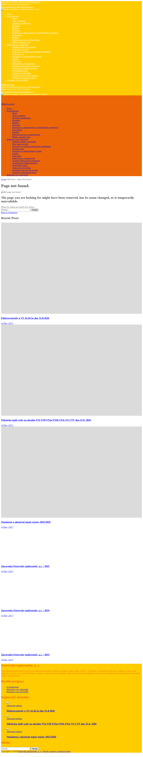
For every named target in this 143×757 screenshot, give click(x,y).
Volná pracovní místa (21, 73)
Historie (15, 28)
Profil (14, 18)
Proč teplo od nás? (20, 49)
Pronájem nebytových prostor (25, 75)
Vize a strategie (19, 21)
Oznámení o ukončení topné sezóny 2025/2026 (26, 522)
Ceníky (15, 59)
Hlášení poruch (7, 85)
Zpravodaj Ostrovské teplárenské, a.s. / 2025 (25, 566)
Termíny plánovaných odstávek (26, 66)
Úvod (9, 14)
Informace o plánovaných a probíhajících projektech (35, 33)
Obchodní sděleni (14, 706)
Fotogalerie (17, 35)
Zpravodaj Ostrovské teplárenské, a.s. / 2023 (25, 654)
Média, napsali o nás (21, 42)
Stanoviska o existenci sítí (23, 63)
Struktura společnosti (21, 23)
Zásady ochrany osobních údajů (57, 751)
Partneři (15, 37)
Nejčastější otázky (20, 71)
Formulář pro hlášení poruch (24, 68)
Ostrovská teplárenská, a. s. (29, 751)
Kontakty (16, 26)
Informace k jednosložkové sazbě (27, 56)
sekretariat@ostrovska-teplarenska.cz (17, 7)
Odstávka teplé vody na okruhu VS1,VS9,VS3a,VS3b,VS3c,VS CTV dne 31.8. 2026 (46, 420)
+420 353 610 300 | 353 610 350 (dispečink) (20, 2)
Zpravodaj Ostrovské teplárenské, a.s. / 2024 (25, 610)
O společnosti (13, 16)
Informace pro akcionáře (17, 80)
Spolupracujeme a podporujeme (26, 40)
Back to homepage (9, 212)
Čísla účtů (16, 61)
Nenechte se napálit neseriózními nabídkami (31, 52)
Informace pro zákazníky (18, 45)
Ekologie (16, 30)
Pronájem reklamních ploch (24, 78)
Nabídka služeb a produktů (24, 47)
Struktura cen (18, 54)
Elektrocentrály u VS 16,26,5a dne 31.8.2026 (25, 318)
